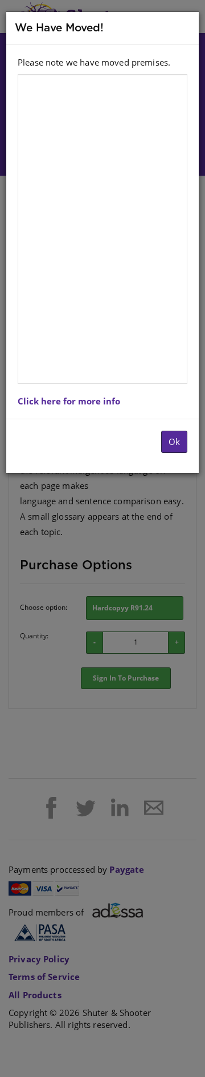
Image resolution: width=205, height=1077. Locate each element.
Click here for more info (69, 401)
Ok (174, 441)
